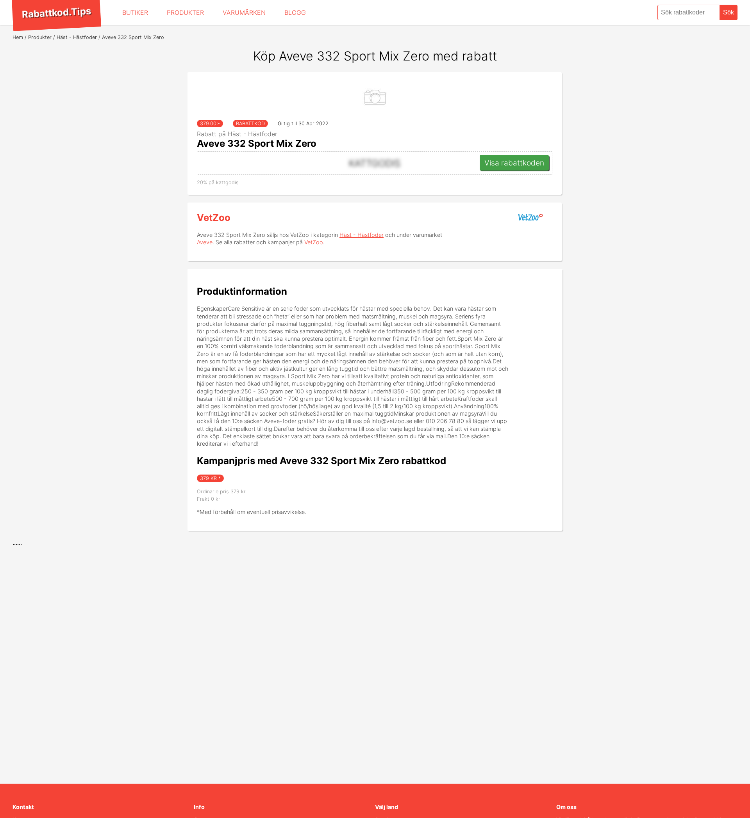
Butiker (135, 12)
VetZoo (213, 217)
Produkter (185, 12)
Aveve (204, 242)
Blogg (295, 12)
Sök (728, 12)
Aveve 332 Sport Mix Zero (256, 143)
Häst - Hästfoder (361, 234)
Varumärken (244, 12)
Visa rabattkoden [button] (514, 162)
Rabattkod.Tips (56, 12)
